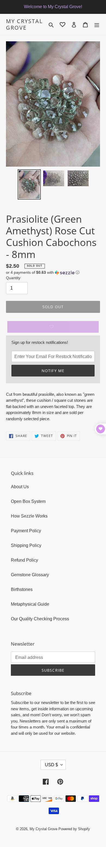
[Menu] (96, 24)
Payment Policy (26, 530)
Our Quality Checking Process (40, 618)
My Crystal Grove (24, 24)
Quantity (13, 278)
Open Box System (28, 501)
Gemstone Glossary (30, 574)
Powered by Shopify (74, 829)
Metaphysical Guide (30, 604)
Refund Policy (24, 560)
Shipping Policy (26, 545)
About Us (20, 486)
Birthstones (22, 589)
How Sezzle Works (29, 516)
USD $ (51, 764)
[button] (42, 272)
